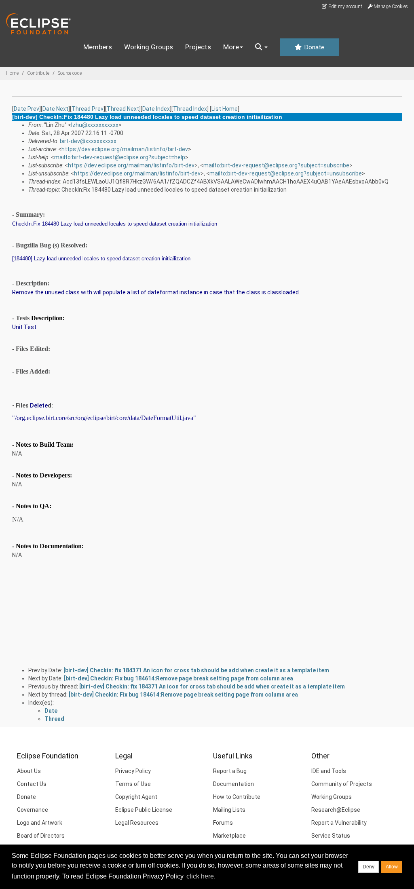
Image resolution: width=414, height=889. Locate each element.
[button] (261, 47)
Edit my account (344, 6)
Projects (198, 47)
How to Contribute (236, 797)
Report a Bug (230, 771)
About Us (29, 771)
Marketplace (229, 835)
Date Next (55, 109)
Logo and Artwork (39, 822)
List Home (224, 109)
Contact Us (31, 784)
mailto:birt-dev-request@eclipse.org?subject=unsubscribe (285, 173)
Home (12, 73)
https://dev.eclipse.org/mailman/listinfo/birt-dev (124, 149)
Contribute (38, 73)
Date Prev (26, 109)
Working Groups (148, 47)
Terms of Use (133, 784)
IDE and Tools (328, 771)
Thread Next (123, 109)
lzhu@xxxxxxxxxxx (94, 125)
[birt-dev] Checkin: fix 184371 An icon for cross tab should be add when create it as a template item (196, 670)
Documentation (233, 784)
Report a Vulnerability (339, 822)
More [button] (231, 47)
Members (97, 47)
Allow (392, 867)
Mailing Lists (229, 810)
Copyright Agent (136, 797)
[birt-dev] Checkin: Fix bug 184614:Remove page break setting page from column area (178, 678)
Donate (313, 47)
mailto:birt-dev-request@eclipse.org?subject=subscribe (276, 165)
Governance (32, 810)
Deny (368, 867)
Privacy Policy (133, 771)
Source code (70, 73)
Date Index (156, 109)
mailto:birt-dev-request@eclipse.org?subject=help (119, 157)
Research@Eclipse (335, 810)
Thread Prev (88, 109)
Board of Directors (41, 835)
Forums (223, 822)
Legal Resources (136, 822)
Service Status (330, 835)
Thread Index (190, 109)
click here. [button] (200, 876)
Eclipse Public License (143, 810)
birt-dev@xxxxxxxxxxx (88, 141)
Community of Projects (341, 784)
